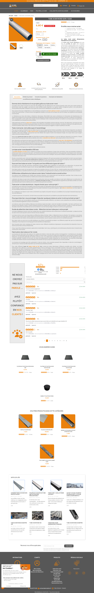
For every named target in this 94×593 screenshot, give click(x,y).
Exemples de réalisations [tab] (55, 97)
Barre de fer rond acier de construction (68, 431)
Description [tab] (17, 97)
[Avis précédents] (44, 340)
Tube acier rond (57, 570)
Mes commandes (37, 570)
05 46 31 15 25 (33, 588)
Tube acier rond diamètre (75, 523)
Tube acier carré (57, 568)
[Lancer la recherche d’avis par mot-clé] (84, 282)
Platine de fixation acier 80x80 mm (25, 367)
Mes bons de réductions (37, 572)
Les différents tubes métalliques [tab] (31, 99)
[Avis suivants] (66, 341)
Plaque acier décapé (46, 429)
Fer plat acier (57, 573)
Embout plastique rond (47, 396)
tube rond (29, 122)
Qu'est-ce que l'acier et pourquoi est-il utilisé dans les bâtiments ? (74, 494)
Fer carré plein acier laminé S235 (47, 461)
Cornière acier (57, 575)
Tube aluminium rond (56, 583)
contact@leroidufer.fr (45, 588)
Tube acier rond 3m (35, 523)
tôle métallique (68, 140)
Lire (12, 505)
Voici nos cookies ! (7, 580)
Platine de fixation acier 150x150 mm (68, 367)
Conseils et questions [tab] (41, 97)
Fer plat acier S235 (25, 429)
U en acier (56, 576)
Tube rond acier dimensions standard (55, 523)
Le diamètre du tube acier (49, 138)
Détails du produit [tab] (27, 97)
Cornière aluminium (57, 581)
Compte (73, 5)
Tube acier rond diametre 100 (19, 523)
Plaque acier (57, 578)
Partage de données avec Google (10, 579)
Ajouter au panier (49, 54)
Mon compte (37, 568)
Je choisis (8, 586)
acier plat (61, 140)
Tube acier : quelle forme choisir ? (56, 493)
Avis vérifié (83, 286)
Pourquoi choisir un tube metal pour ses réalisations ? (37, 494)
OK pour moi (23, 586)
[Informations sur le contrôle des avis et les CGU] (47, 271)
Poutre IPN (57, 580)
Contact (65, 5)
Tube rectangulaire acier (57, 572)
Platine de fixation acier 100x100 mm (47, 367)
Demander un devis (43, 60)
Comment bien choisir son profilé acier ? (19, 493)
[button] (3, 587)
